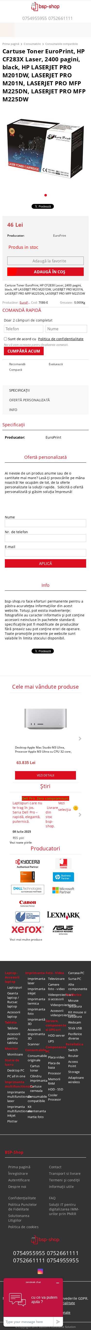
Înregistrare (18, 1173)
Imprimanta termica (36, 1001)
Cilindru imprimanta (38, 1078)
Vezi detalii (45, 775)
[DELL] (27, 889)
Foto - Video (55, 973)
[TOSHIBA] (63, 863)
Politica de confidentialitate (60, 339)
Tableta (11, 1022)
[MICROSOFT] (63, 890)
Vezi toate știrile (21, 842)
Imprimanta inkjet (36, 991)
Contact (55, 1167)
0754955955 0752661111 (47, 18)
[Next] (79, 738)
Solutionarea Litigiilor (18, 1218)
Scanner (34, 1044)
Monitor (11, 1048)
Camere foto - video (56, 986)
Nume (10, 517)
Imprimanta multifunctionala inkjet (16, 1111)
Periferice (74, 994)
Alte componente (77, 986)
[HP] (63, 876)
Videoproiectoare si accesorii (57, 996)
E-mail (10, 546)
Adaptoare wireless (76, 1079)
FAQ (52, 1198)
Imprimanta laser (36, 980)
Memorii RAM (54, 1081)
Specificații (19, 390)
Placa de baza (54, 1065)
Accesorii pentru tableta (13, 1038)
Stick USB (75, 1028)
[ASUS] (63, 930)
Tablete (12, 1028)
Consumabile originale (37, 1058)
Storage (74, 1072)
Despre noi (17, 1186)
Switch (73, 1050)
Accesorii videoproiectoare (58, 1012)
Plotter (12, 1121)
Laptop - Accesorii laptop (12, 977)
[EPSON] (27, 916)
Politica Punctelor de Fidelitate (22, 1206)
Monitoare (15, 1054)
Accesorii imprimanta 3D (36, 1033)
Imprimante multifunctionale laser (16, 1096)
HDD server (56, 1035)
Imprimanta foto (36, 1011)
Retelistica (74, 1044)
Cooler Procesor (54, 1097)
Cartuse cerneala (36, 1088)
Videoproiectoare (58, 1005)
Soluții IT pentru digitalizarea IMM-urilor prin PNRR (64, 1209)
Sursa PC (74, 978)
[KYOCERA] (27, 863)
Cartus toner (35, 1068)
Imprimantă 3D (36, 1021)
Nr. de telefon (16, 532)
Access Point (73, 1063)
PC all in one (16, 1076)
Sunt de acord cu (45, 339)
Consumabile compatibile (61, 44)
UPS (51, 1041)
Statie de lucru (12, 1062)
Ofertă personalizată (29, 400)
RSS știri (18, 838)
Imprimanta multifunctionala (15, 1084)
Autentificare (19, 1180)
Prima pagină (10, 44)
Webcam (74, 1022)
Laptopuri (14, 987)
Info (13, 409)
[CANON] (27, 903)
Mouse (73, 1000)
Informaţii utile (61, 1186)
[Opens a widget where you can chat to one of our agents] (33, 1302)
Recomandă (17, 364)
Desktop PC (15, 1070)
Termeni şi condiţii (64, 1180)
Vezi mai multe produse (26, 939)
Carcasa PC (76, 973)
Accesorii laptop (13, 1014)
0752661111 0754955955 (46, 1260)
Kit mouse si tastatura (77, 1014)
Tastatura (75, 1006)
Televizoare (56, 978)
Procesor (54, 1073)
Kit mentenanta (37, 1108)
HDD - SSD (55, 1089)
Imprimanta (35, 973)
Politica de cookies (23, 1227)
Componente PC (56, 1049)
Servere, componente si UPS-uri (56, 1025)
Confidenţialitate (22, 1198)
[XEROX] (27, 929)
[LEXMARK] (63, 915)
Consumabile (32, 44)
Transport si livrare (65, 1173)
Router (73, 1056)
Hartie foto (36, 1117)
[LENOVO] (27, 876)
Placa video (56, 1057)
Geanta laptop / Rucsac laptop (13, 999)
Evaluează (56, 364)
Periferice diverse (75, 1036)
